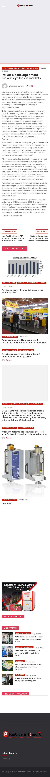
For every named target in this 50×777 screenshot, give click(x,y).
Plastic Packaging (24, 647)
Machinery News (30, 68)
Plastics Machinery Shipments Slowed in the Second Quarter (22, 291)
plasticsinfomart (16, 86)
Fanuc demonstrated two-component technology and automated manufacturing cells (25, 341)
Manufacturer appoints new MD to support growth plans (28, 679)
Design (21, 283)
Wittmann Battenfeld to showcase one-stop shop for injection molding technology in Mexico (24, 433)
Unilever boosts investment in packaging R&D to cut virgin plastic (27, 653)
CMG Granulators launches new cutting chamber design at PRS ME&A (28, 639)
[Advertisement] (25, 37)
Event (42, 283)
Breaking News (9, 283)
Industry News (19, 404)
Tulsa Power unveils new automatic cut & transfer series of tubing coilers (21, 355)
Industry (6, 404)
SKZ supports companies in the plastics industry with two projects (28, 666)
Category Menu (11, 68)
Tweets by (6, 758)
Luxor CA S (7, 503)
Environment (32, 283)
